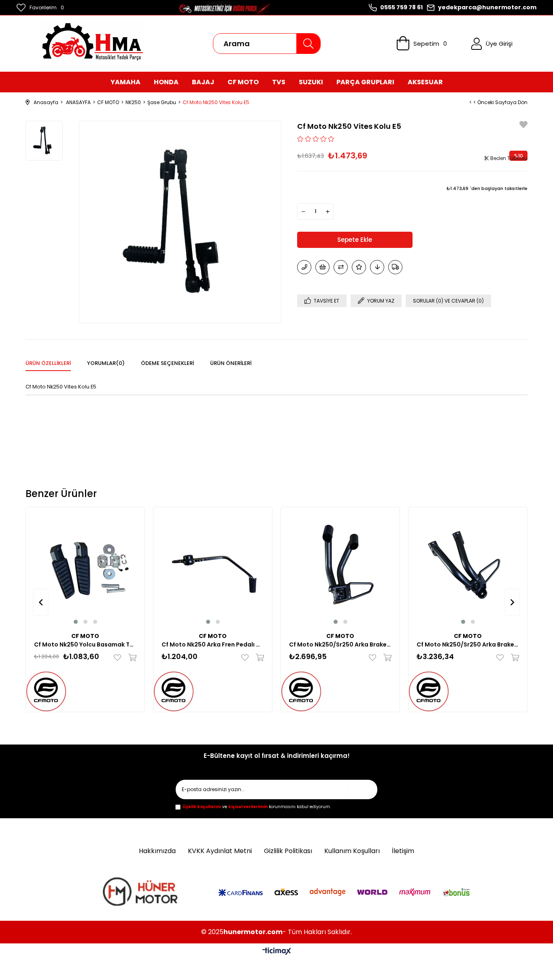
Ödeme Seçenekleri (167, 363)
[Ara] (308, 43)
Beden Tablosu (508, 158)
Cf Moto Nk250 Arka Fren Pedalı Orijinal (213, 644)
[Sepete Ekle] (130, 657)
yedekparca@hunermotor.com (487, 7)
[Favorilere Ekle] (523, 125)
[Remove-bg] (142, 893)
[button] (76, 622)
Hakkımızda (157, 851)
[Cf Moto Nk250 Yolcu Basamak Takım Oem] (85, 566)
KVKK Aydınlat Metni (220, 851)
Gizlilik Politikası (288, 851)
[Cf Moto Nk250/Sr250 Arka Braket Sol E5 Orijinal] (467, 566)
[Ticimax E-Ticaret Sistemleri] (276, 951)
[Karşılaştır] (341, 267)
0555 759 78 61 (401, 7)
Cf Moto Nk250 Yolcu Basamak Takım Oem (85, 644)
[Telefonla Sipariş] (304, 267)
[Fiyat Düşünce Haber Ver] (377, 267)
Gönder (363, 789)
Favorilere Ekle (119, 657)
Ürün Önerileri (230, 363)
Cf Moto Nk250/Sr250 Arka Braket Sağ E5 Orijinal (340, 644)
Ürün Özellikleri (48, 363)
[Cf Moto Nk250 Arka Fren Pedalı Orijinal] (212, 566)
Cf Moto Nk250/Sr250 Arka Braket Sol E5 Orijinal (468, 644)
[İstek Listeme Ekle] (322, 267)
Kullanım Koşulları (352, 851)
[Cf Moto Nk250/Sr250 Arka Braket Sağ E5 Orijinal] (340, 566)
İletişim (403, 851)
